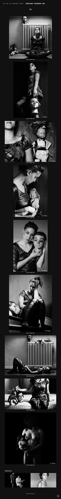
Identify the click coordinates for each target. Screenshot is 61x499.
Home (4, 3)
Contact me (21, 3)
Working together (15, 3)
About (11, 3)
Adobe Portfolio (32, 493)
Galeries (7, 3)
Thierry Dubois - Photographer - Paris (35, 3)
